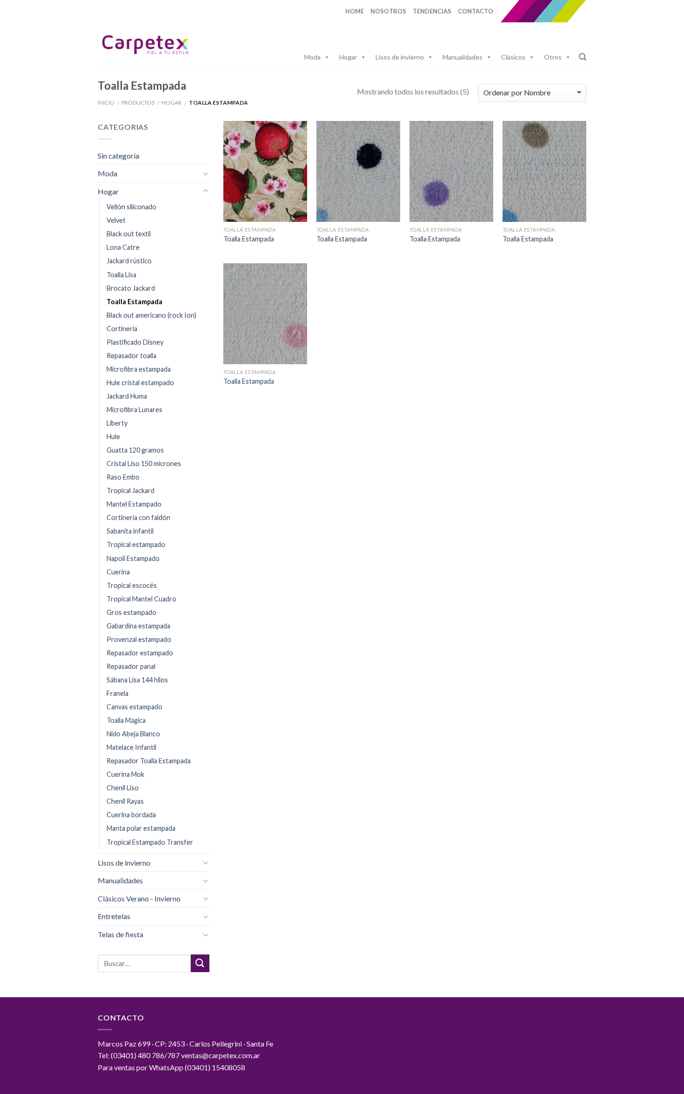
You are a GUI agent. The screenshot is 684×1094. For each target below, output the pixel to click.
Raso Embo (123, 477)
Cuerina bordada (131, 815)
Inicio (106, 102)
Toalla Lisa (121, 275)
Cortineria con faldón (138, 517)
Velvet (116, 220)
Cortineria (122, 329)
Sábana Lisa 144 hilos (137, 680)
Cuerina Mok (125, 774)
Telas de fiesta (120, 934)
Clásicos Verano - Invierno (139, 898)
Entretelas (114, 916)
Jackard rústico (129, 261)
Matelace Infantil (131, 747)
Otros (553, 57)
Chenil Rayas (125, 801)
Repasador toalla (131, 356)
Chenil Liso (123, 788)
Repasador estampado (140, 653)
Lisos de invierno (400, 57)
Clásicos (513, 57)
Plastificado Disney (135, 342)
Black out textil (129, 234)
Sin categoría (118, 155)
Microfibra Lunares (134, 410)
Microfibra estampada (139, 369)
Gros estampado (131, 612)
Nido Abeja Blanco (133, 734)
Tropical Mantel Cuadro (141, 599)
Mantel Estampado (134, 504)
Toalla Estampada (134, 302)
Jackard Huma (127, 396)
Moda (312, 57)
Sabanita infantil (130, 531)
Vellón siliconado (131, 207)
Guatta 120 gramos (135, 450)
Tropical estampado (136, 544)
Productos (137, 102)
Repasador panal (131, 666)
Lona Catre (123, 247)
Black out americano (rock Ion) (151, 315)
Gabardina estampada (138, 626)
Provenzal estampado (139, 639)
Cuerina (118, 572)
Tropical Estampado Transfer (150, 842)
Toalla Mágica (126, 720)
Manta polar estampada (141, 828)
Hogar (348, 57)
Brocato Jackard (131, 288)
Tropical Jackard (130, 490)
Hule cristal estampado (140, 383)
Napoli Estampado (133, 558)
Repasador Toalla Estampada (149, 761)
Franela (117, 693)
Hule (113, 436)
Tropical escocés (132, 585)
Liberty (117, 423)
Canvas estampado (134, 707)
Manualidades (463, 57)
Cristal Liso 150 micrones (144, 463)
